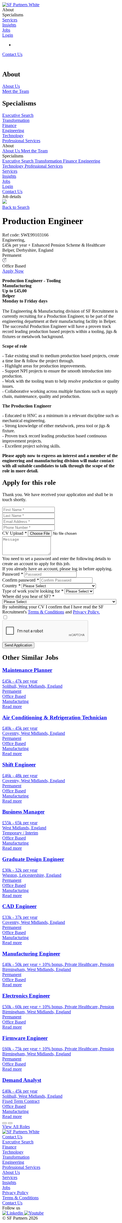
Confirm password (20, 580)
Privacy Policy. (86, 612)
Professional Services (44, 166)
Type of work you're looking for (32, 591)
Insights (9, 176)
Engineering (89, 161)
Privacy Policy (15, 1192)
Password (12, 574)
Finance (70, 161)
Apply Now (13, 271)
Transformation (49, 161)
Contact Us (12, 54)
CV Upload (14, 533)
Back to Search (16, 207)
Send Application (18, 645)
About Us (11, 150)
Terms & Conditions (46, 612)
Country (11, 585)
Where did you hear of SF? (28, 596)
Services (9, 171)
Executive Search (18, 161)
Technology (13, 166)
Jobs (6, 181)
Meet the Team (34, 150)
